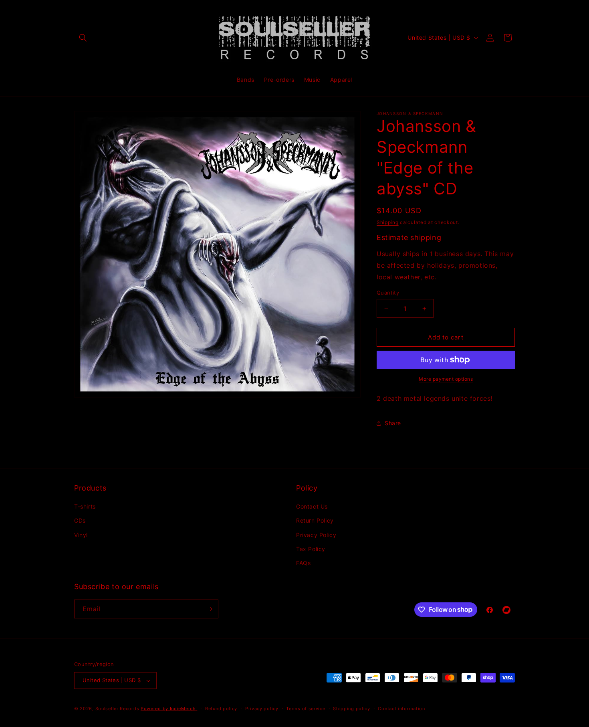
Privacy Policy (316, 534)
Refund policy (221, 708)
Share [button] (393, 423)
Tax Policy (310, 548)
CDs (80, 520)
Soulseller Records (117, 708)
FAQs (303, 562)
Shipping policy (351, 708)
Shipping (388, 222)
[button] (83, 37)
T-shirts (85, 506)
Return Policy (315, 520)
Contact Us (312, 506)
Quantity (388, 292)
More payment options (446, 379)
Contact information (401, 708)
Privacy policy (261, 708)
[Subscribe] (209, 609)
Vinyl (81, 534)
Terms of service (305, 708)
